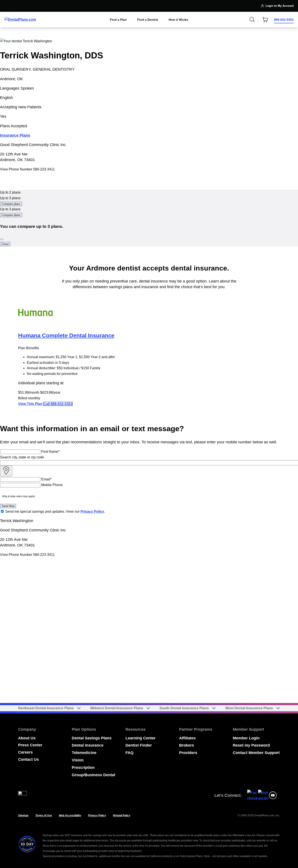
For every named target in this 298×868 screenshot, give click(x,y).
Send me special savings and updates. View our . (55, 511)
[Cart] (265, 19)
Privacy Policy (92, 511)
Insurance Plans (15, 135)
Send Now (8, 506)
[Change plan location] (13, 6)
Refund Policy (121, 815)
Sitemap (23, 815)
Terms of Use (43, 815)
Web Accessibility (70, 815)
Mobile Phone (52, 485)
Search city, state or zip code (22, 457)
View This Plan (30, 404)
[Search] (252, 19)
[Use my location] (6, 471)
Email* (46, 479)
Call (57, 404)
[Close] (1, 239)
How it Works (178, 19)
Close (5, 244)
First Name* (50, 451)
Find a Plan (118, 19)
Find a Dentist (147, 19)
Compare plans (11, 204)
